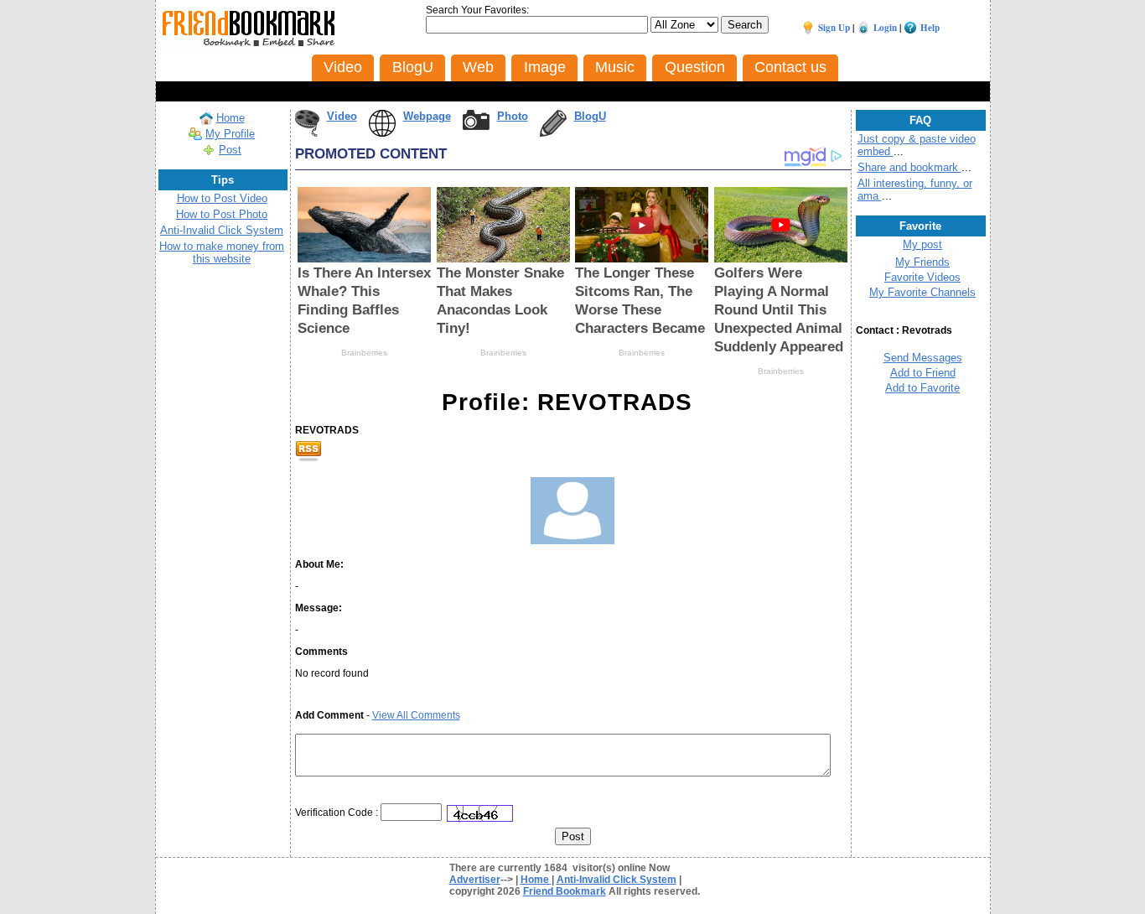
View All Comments (416, 715)
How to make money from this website (221, 252)
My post (922, 244)
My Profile (230, 133)
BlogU (590, 116)
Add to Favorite (922, 388)
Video (342, 116)
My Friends (922, 262)
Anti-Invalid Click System (221, 230)
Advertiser (474, 879)
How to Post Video (222, 198)
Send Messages (922, 357)
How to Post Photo (221, 214)
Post (230, 149)
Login (885, 27)
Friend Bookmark (564, 891)
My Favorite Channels (922, 292)
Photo (512, 116)
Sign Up (834, 27)
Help (930, 27)
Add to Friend (923, 372)
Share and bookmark (909, 167)
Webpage (427, 116)
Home (230, 118)
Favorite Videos (922, 277)
